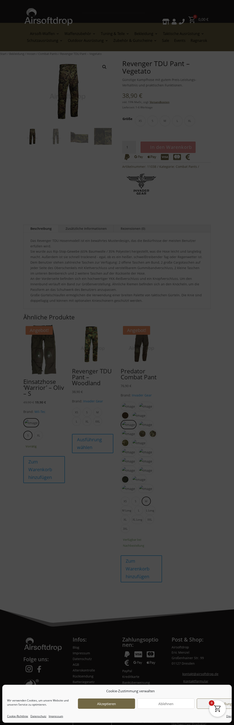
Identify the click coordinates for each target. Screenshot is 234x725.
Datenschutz (38, 716)
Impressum (56, 716)
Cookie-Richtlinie (17, 716)
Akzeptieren (106, 703)
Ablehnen (165, 703)
